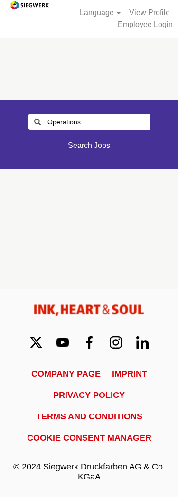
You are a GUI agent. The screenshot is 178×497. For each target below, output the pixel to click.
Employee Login (145, 24)
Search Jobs (89, 145)
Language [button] (98, 13)
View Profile (149, 13)
